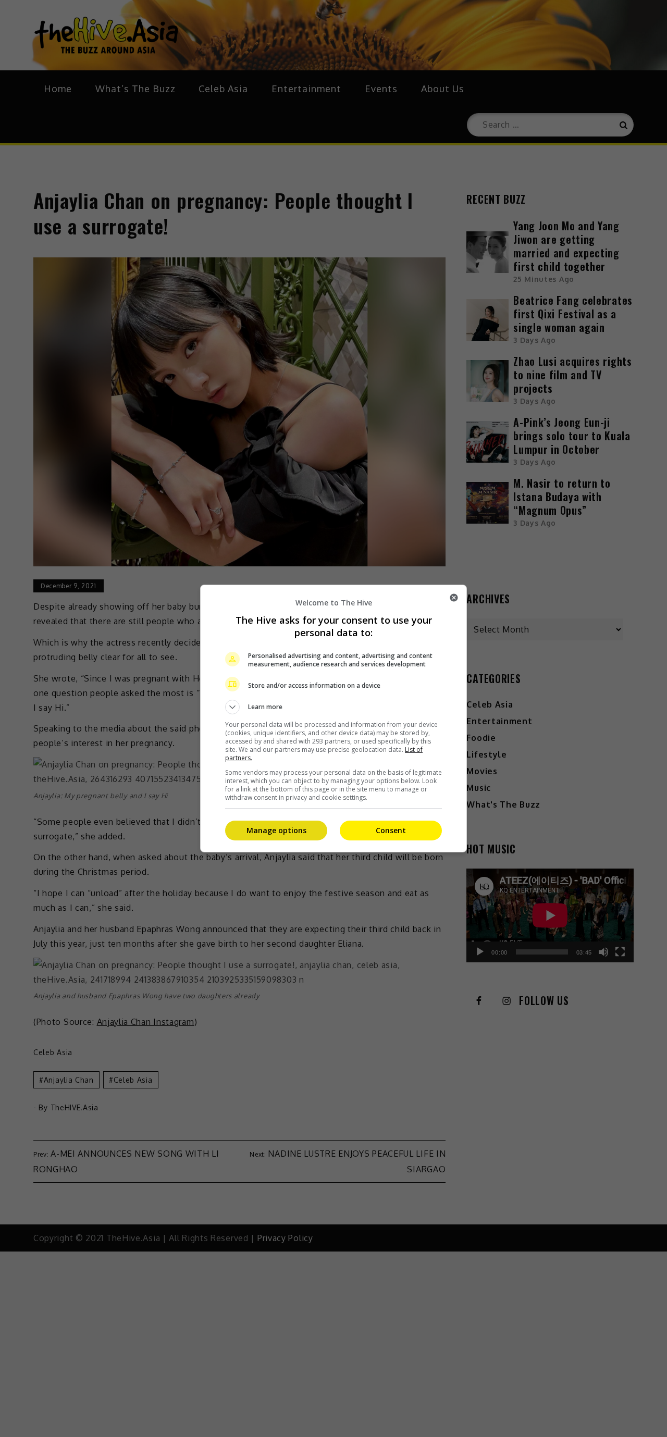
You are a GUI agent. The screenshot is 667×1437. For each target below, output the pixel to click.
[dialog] (333, 718)
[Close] (453, 597)
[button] (333, 707)
